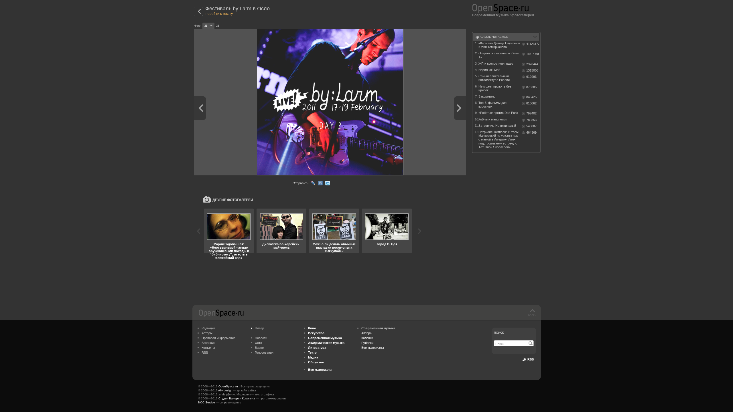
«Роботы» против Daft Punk (498, 112)
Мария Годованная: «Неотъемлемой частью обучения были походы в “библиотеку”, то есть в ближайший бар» (229, 251)
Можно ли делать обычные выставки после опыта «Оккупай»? (334, 247)
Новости (261, 338)
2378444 (532, 64)
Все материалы (372, 347)
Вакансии (208, 342)
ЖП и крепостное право (495, 63)
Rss (530, 359)
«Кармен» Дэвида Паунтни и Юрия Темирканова (499, 45)
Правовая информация (218, 338)
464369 (531, 132)
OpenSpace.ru (228, 386)
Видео (259, 347)
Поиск (499, 332)
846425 (531, 97)
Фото (258, 342)
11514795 (532, 54)
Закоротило (486, 96)
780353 (531, 120)
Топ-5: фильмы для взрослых (492, 104)
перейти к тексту (219, 14)
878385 (531, 87)
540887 (531, 126)
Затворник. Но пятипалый (497, 125)
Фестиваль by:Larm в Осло (237, 8)
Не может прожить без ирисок (494, 88)
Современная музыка (490, 15)
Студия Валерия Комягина (236, 398)
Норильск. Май (489, 70)
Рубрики (367, 342)
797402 (531, 113)
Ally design (225, 390)
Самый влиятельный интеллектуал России (494, 78)
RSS (205, 352)
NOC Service (206, 402)
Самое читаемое (494, 36)
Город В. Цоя (387, 244)
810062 (531, 103)
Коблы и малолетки (492, 119)
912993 (531, 76)
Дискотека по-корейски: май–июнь (281, 245)
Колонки (367, 338)
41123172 (532, 43)
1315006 (532, 70)
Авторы (207, 333)
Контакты (208, 347)
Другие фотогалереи (232, 200)
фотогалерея (522, 15)
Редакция (208, 328)
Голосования (264, 352)
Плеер (259, 328)
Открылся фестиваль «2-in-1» (498, 55)
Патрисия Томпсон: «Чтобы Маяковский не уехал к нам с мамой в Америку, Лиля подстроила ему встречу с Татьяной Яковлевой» (498, 139)
